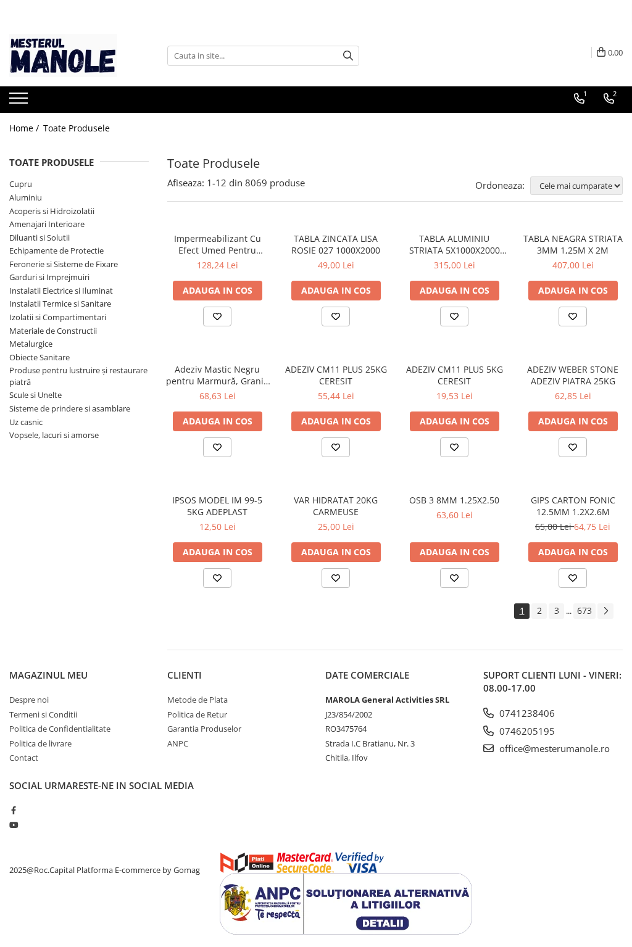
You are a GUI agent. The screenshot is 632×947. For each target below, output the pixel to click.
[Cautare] (348, 56)
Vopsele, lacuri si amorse (54, 434)
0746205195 (526, 731)
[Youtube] (13, 824)
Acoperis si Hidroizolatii (51, 211)
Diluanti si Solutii (39, 237)
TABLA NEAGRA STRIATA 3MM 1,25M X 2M (573, 244)
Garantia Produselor (204, 728)
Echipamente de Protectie (56, 250)
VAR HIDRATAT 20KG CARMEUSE (336, 506)
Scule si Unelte (35, 394)
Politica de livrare (40, 743)
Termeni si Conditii (43, 714)
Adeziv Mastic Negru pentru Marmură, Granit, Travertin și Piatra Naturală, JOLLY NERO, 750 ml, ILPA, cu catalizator (217, 375)
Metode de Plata (197, 699)
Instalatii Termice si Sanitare (60, 303)
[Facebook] (13, 810)
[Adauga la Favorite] (217, 316)
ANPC (177, 743)
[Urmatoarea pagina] (605, 611)
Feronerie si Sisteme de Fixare (63, 264)
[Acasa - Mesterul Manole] (71, 55)
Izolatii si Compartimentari (57, 317)
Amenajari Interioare (47, 224)
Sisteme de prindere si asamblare (69, 408)
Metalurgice (30, 343)
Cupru (20, 183)
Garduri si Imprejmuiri (49, 277)
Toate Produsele (76, 128)
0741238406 (526, 713)
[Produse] (20, 102)
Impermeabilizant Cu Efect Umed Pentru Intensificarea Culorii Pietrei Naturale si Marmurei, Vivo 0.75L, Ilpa (217, 244)
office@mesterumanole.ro (553, 748)
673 (584, 610)
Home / (25, 128)
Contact (23, 757)
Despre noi (29, 699)
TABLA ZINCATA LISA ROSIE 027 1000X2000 (335, 244)
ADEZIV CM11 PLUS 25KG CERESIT (336, 375)
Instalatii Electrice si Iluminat (61, 290)
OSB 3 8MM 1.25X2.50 (454, 500)
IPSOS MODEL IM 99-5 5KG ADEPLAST (217, 506)
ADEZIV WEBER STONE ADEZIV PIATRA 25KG (572, 375)
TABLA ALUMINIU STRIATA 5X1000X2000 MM (454, 244)
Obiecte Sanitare (39, 357)
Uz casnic (26, 422)
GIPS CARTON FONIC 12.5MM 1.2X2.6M (573, 506)
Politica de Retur (197, 714)
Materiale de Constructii (53, 330)
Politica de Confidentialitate (59, 728)
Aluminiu (25, 197)
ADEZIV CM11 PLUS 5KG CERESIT (454, 375)
